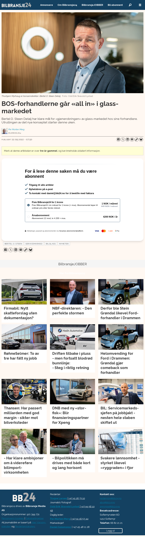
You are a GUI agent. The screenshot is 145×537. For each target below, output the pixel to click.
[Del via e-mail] (132, 139)
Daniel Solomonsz (60, 527)
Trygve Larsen (58, 498)
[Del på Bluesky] (141, 139)
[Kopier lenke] (136, 139)
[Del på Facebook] (118, 139)
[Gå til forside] (16, 5)
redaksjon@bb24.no (110, 498)
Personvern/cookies (13, 518)
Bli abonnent (115, 5)
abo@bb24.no (107, 502)
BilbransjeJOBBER (92, 5)
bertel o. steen (13, 244)
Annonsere (46, 5)
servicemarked (33, 244)
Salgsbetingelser (35, 518)
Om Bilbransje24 (67, 5)
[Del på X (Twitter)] (123, 139)
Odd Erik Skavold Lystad (64, 506)
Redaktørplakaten (25, 526)
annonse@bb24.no (110, 506)
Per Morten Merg (60, 518)
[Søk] (130, 5)
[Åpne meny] (140, 5)
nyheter (64, 244)
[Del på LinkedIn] (127, 139)
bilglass (51, 244)
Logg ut (110, 530)
